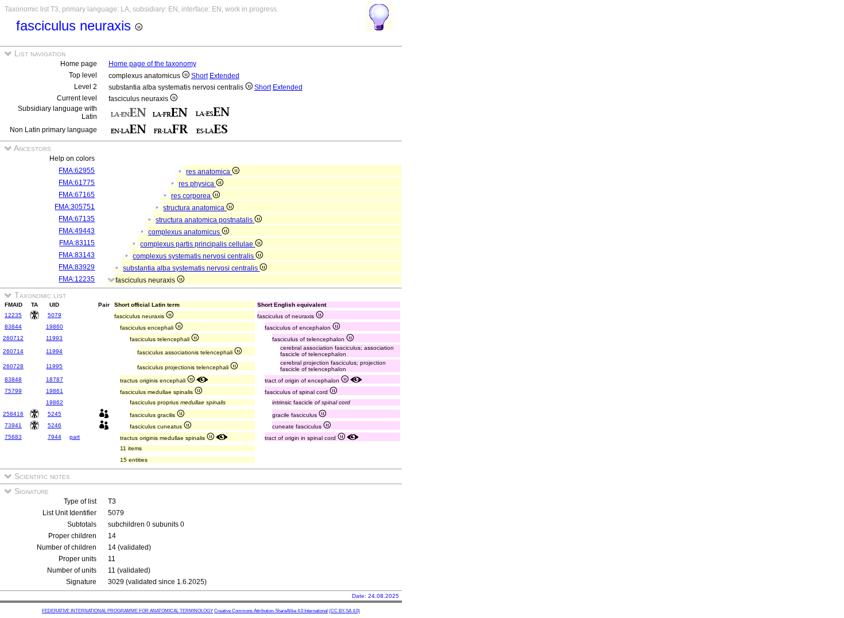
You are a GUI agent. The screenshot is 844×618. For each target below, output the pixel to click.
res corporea (191, 196)
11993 (54, 338)
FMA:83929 (77, 267)
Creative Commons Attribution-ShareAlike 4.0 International (271, 610)
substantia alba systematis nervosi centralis (191, 268)
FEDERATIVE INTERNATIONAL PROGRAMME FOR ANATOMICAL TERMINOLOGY (127, 610)
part (74, 437)
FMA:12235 (77, 279)
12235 (13, 315)
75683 (13, 437)
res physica (197, 184)
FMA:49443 (77, 231)
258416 (13, 414)
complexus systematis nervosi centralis (194, 256)
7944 (54, 437)
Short (199, 76)
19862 (54, 402)
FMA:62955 (77, 171)
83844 (13, 326)
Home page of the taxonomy (152, 64)
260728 (13, 366)
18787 (54, 379)
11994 (54, 351)
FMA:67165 (77, 195)
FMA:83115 (77, 243)
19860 (54, 326)
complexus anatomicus (185, 232)
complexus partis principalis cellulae (197, 244)
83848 (13, 379)
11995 (54, 366)
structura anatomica (194, 208)
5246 (54, 425)
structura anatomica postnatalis (205, 220)
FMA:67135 (77, 219)
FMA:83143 (77, 255)
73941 (13, 425)
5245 (54, 414)
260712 (13, 338)
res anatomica (209, 172)
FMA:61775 (77, 183)
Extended (224, 76)
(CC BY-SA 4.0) (344, 610)
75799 (13, 391)
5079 (54, 315)
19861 (54, 391)
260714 (13, 351)
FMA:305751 (75, 207)
